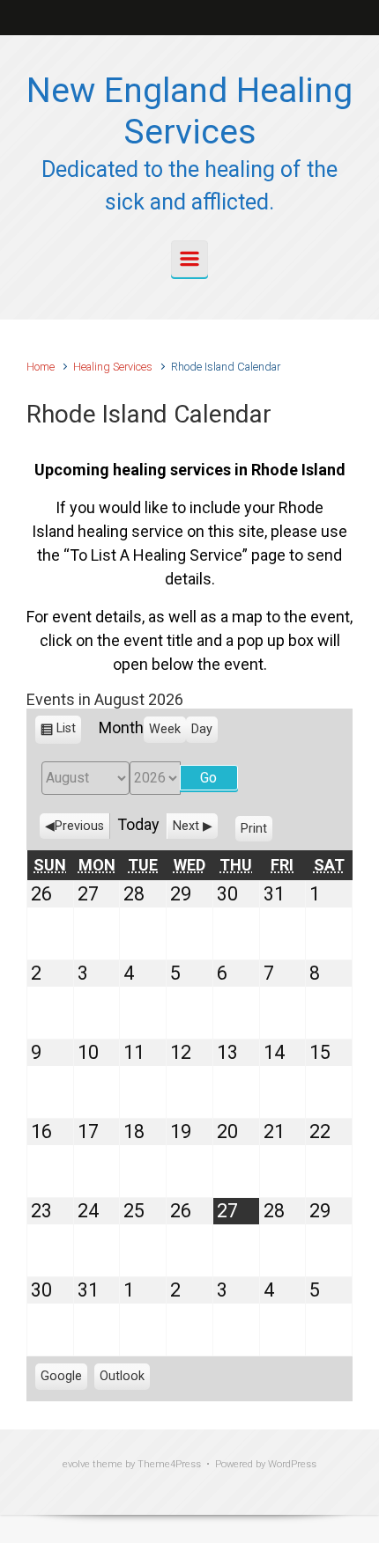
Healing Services (112, 366)
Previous (79, 826)
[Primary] (189, 258)
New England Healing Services (189, 111)
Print (256, 831)
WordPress (292, 1464)
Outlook (122, 1379)
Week (165, 729)
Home (40, 366)
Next (186, 826)
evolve (76, 1464)
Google (61, 1379)
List (66, 732)
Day (201, 729)
